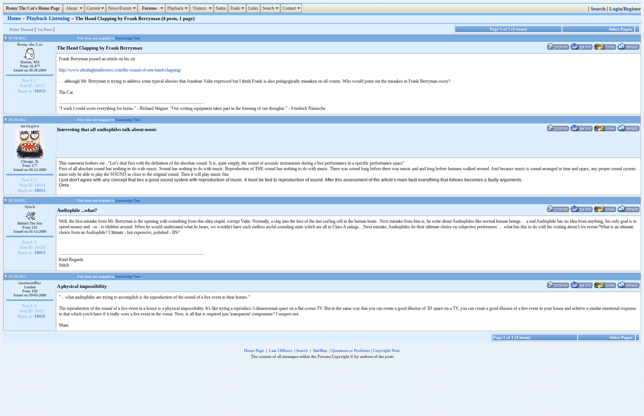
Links (253, 8)
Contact (292, 8)
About (74, 8)
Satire (221, 8)
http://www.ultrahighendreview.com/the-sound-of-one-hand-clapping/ (120, 70)
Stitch (30, 206)
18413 (39, 91)
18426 (39, 316)
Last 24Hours (280, 350)
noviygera (30, 126)
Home (14, 18)
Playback (178, 8)
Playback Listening (48, 18)
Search (271, 8)
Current (96, 8)
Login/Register (625, 9)
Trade (238, 8)
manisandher (29, 282)
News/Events (123, 8)
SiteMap (320, 350)
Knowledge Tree (128, 38)
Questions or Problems (350, 350)
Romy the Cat (29, 44)
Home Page (254, 350)
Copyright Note (386, 350)
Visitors (203, 8)
